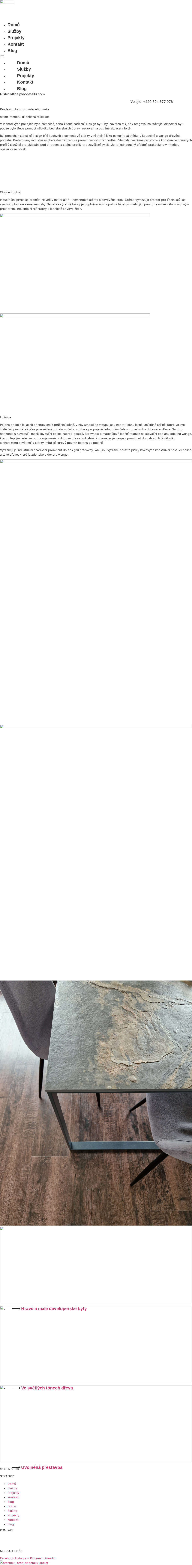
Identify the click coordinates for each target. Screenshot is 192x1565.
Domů (14, 24)
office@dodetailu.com (16, 1544)
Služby (14, 31)
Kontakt (16, 44)
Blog (12, 50)
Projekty (16, 37)
